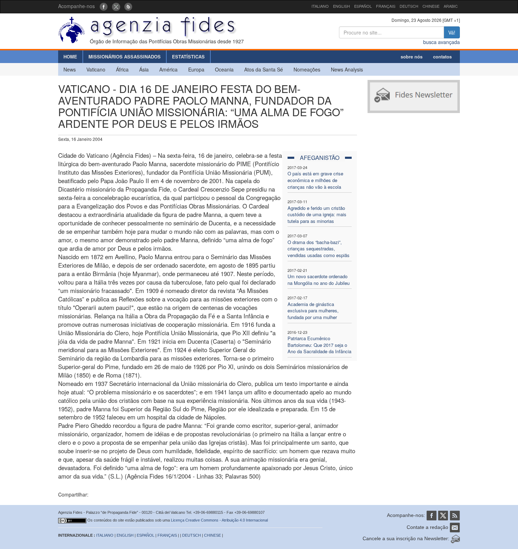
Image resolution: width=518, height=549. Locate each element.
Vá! (451, 32)
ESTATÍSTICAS (188, 56)
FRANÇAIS (385, 6)
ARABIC (451, 6)
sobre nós (412, 56)
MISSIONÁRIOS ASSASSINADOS (124, 56)
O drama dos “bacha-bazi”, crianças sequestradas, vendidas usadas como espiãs (319, 248)
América (168, 69)
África (122, 69)
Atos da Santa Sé (263, 69)
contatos (442, 56)
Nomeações (307, 69)
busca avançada (441, 41)
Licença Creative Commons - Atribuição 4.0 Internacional (219, 520)
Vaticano (95, 69)
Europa (196, 69)
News (69, 69)
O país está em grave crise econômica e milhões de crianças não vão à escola (315, 180)
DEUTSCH (409, 6)
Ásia (144, 69)
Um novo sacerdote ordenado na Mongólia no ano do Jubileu (319, 279)
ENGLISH (341, 6)
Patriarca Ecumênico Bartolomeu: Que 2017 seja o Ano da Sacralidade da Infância (319, 345)
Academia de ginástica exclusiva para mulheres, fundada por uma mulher (313, 310)
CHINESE (431, 6)
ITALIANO (320, 6)
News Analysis (347, 69)
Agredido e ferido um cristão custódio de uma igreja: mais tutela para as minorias (317, 214)
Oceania (224, 69)
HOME (70, 56)
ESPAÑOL (363, 6)
